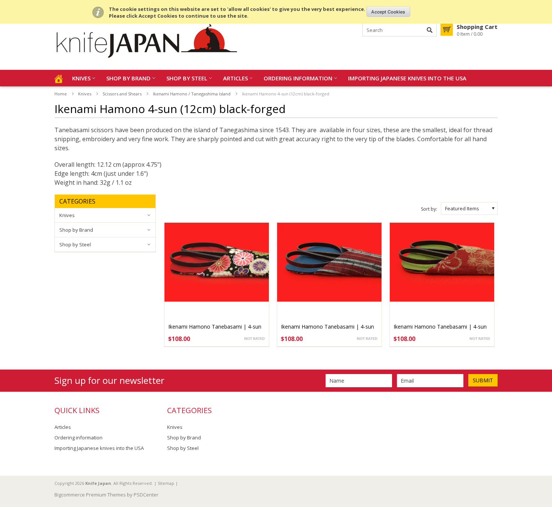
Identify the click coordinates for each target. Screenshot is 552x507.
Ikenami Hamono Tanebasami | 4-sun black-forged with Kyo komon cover (214, 330)
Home (60, 94)
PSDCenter (146, 494)
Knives (81, 78)
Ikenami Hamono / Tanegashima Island (192, 94)
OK (388, 11)
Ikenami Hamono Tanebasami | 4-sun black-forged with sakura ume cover (440, 330)
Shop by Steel (186, 78)
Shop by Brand (128, 78)
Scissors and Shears (122, 94)
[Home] (58, 78)
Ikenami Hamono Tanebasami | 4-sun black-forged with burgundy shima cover (329, 330)
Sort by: (429, 209)
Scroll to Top (543, 463)
